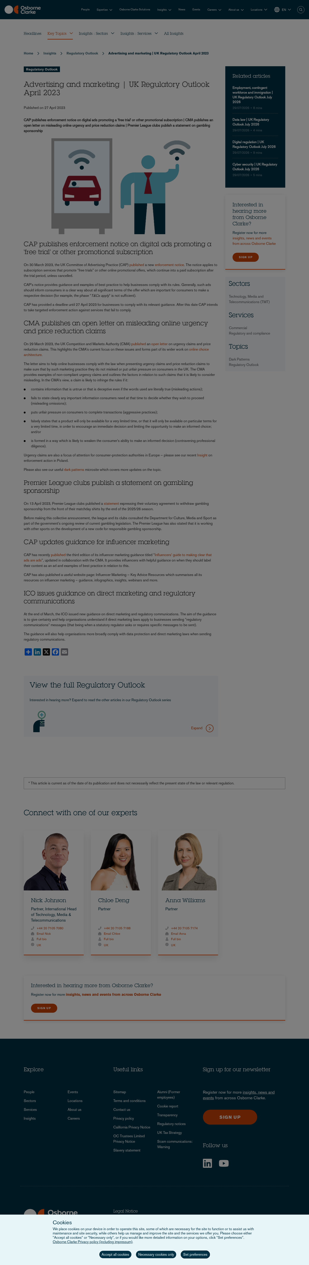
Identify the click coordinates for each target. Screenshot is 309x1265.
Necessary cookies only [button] (156, 1254)
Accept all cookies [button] (115, 1254)
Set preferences (195, 1254)
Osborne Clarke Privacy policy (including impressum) (92, 1242)
